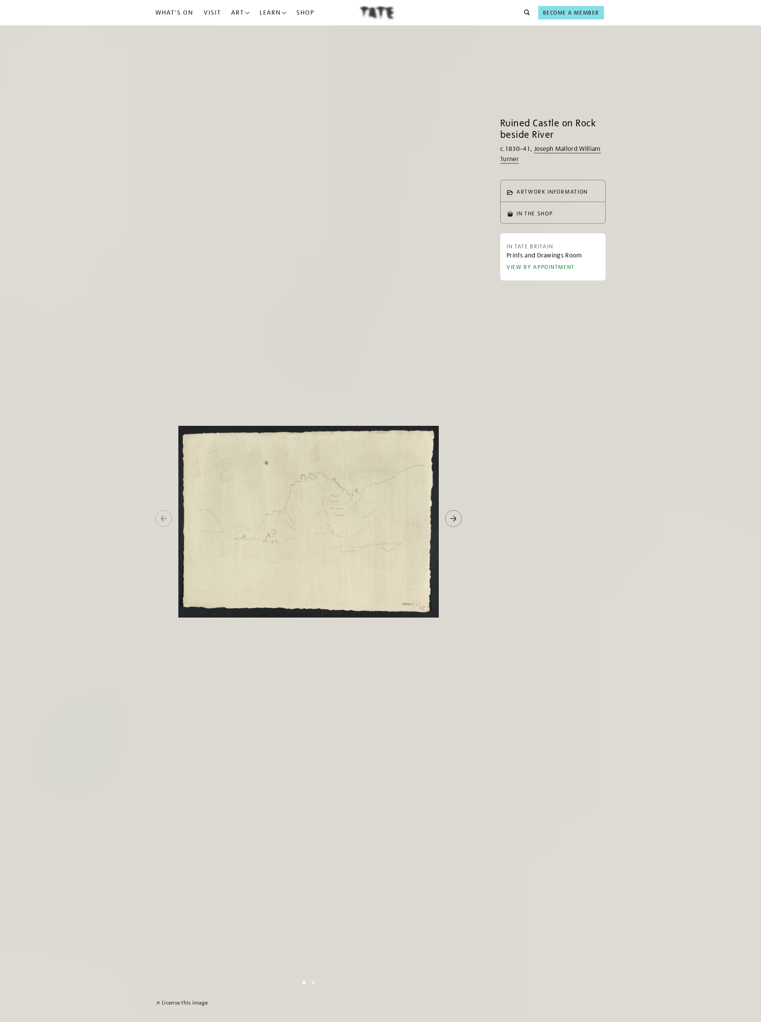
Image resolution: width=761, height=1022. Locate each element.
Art (237, 13)
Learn (270, 13)
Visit (212, 13)
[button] (524, 13)
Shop (305, 13)
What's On (174, 13)
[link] (181, 1002)
